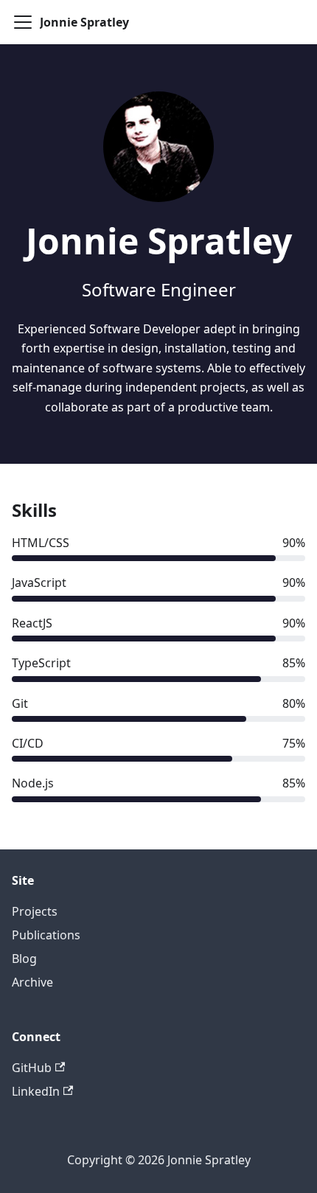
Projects (35, 911)
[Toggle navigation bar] (23, 22)
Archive (32, 982)
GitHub (32, 1068)
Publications (46, 935)
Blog (24, 958)
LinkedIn (36, 1091)
